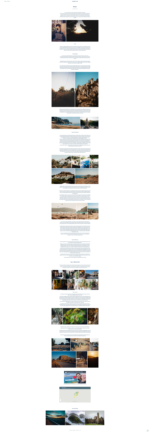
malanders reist (75, 1)
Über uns (8, 1)
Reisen (5, 1)
